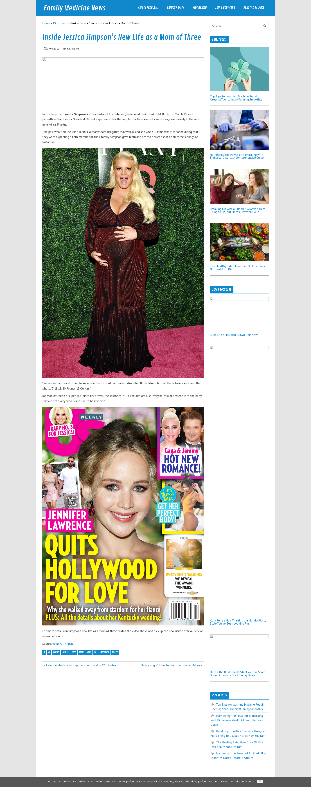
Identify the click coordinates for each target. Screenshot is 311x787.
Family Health (175, 8)
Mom (81, 652)
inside (56, 652)
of (95, 652)
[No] (306, 782)
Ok (260, 781)
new (89, 652)
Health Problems (148, 8)
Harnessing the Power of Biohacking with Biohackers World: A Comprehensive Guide (237, 156)
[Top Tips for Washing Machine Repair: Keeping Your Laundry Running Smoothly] (239, 90)
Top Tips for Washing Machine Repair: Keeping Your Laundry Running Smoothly (236, 97)
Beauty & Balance (253, 8)
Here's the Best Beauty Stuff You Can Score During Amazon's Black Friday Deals (237, 673)
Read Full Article (63, 644)
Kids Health (200, 8)
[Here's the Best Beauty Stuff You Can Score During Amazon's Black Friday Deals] (239, 637)
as (49, 652)
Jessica (65, 652)
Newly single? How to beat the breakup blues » (171, 665)
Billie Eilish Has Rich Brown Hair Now (234, 335)
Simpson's (104, 652)
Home (46, 23)
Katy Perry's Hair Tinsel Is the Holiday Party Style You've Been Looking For (238, 621)
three (115, 652)
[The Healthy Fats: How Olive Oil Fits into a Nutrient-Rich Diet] (239, 260)
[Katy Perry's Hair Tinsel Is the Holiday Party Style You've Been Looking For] (239, 348)
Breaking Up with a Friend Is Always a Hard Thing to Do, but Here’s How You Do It (237, 210)
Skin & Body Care (225, 8)
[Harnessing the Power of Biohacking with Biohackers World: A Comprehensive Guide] (239, 149)
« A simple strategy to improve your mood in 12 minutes (80, 665)
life (74, 652)
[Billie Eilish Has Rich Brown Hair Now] (239, 300)
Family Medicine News (74, 8)
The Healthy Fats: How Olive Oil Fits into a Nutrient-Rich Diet (237, 267)
